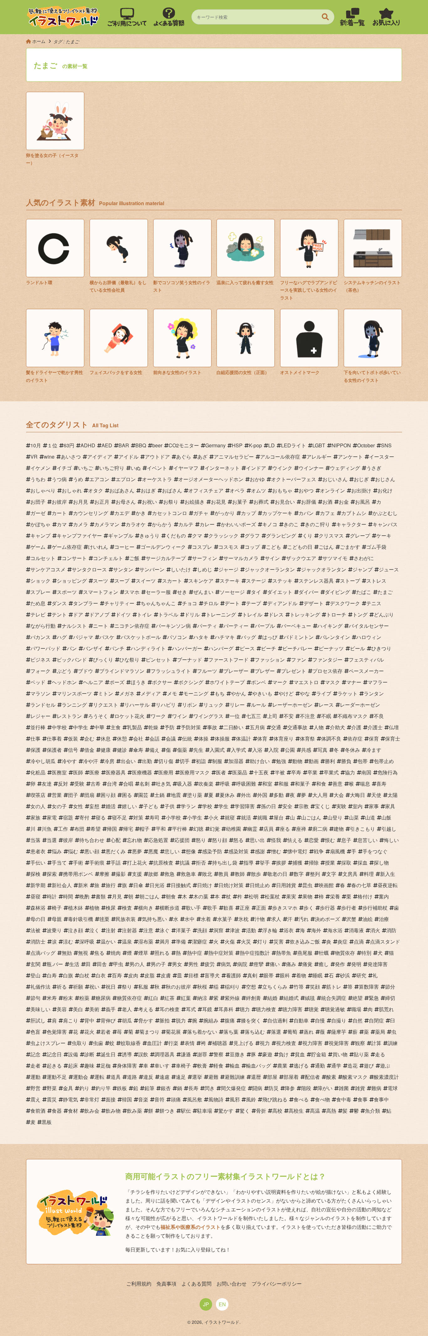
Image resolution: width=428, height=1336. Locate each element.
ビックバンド (72, 659)
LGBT (318, 445)
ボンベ (258, 682)
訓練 (393, 1043)
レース (326, 704)
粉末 (68, 997)
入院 (274, 749)
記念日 (54, 1054)
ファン (298, 659)
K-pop (255, 445)
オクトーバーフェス (293, 479)
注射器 (129, 930)
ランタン (374, 693)
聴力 (245, 1009)
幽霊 (252, 828)
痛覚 (307, 964)
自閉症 (376, 1020)
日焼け (204, 885)
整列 (315, 873)
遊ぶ (385, 1065)
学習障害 (245, 806)
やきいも (262, 693)
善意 (337, 783)
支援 (137, 873)
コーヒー (124, 546)
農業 (282, 1065)
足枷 (106, 1065)
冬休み (352, 749)
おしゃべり (42, 490)
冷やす (69, 761)
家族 (35, 817)
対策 (138, 817)
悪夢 (137, 851)
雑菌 (344, 1088)
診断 (89, 1054)
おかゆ (257, 479)
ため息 (37, 603)
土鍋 (159, 794)
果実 (291, 896)
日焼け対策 (230, 885)
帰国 (112, 828)
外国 (262, 794)
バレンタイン (335, 637)
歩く (309, 907)
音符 (159, 1099)
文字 (331, 873)
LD (271, 445)
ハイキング (329, 625)
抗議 (185, 862)
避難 (213, 1076)
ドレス (276, 614)
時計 (52, 896)
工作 (63, 828)
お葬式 (261, 501)
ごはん (326, 546)
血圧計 (154, 1043)
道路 (132, 1076)
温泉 (127, 941)
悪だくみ (116, 851)
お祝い (149, 501)
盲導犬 (212, 975)
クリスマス (331, 535)
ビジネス (40, 659)
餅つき (167, 1110)
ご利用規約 (138, 1283)
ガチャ (200, 513)
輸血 (235, 1065)
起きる (54, 1065)
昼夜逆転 (388, 885)
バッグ (248, 637)
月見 (117, 896)
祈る (62, 986)
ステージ (256, 580)
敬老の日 (277, 873)
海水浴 (334, 930)
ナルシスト (74, 625)
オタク (95, 490)
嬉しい (129, 806)
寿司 (154, 817)
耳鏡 (207, 1009)
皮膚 (166, 975)
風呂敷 (194, 1099)
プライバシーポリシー (277, 1283)
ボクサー (162, 682)
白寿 (52, 975)
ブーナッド (189, 659)
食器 (57, 1110)
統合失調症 (333, 997)
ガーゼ (37, 513)
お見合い (285, 501)
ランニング (74, 704)
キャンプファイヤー (79, 535)
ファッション (270, 659)
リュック (213, 704)
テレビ (37, 614)
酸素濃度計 (386, 1076)
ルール (258, 704)
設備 (73, 1054)
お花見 (218, 501)
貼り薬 (361, 1054)
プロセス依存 (327, 670)
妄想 (94, 806)
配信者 (312, 1076)
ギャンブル (120, 535)
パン (72, 648)
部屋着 (291, 1076)
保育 (374, 738)
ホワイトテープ (227, 682)
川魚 (47, 828)
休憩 (122, 738)
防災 (274, 1088)
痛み (291, 964)
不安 (289, 716)
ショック (40, 580)
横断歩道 (169, 907)
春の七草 (361, 885)
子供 (169, 806)
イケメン (40, 467)
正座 (245, 907)
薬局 (380, 1031)
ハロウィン (368, 637)
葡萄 (292, 1031)
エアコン (99, 479)
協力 (350, 772)
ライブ (323, 693)
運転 (99, 1076)
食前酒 (37, 1110)
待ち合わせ (91, 840)
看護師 (233, 975)
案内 (384, 896)
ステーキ (230, 580)
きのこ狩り (317, 524)
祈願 (78, 986)
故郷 (153, 873)
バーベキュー (296, 625)
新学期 (37, 885)
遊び (369, 1065)
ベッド (37, 682)
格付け (365, 896)
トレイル (252, 614)
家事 (374, 806)
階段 (306, 1088)
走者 (35, 1065)
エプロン (126, 479)
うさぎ (373, 467)
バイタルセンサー (369, 625)
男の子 (158, 964)
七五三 (253, 716)
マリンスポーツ (74, 693)
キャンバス (385, 524)
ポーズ (116, 682)
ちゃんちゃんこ (158, 603)
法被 (35, 930)
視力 (265, 1043)
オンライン (332, 490)
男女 (177, 964)
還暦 (256, 1076)
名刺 (144, 783)
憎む (276, 851)
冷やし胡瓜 (42, 761)
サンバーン (151, 569)
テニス (373, 603)
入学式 (238, 749)
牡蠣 (324, 952)
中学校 (59, 727)
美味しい (40, 1009)
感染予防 (212, 851)
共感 (306, 749)
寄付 (84, 817)
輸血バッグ (258, 1065)
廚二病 (319, 828)
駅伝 (186, 1110)
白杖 (84, 975)
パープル (265, 625)
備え (154, 749)
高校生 (296, 1110)
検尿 (111, 907)
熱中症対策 (220, 952)
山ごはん (311, 817)
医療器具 (116, 772)
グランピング (281, 535)
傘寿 (138, 749)
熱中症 (194, 952)
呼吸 (225, 783)
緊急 (374, 997)
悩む (73, 851)
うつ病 (59, 479)
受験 (79, 783)
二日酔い (233, 727)
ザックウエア (301, 558)
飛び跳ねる (274, 1099)
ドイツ (123, 614)
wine (49, 456)
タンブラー (85, 603)
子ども (150, 806)
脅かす (145, 1020)
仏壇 (394, 727)
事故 (212, 727)
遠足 (181, 1076)
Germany (215, 445)
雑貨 (360, 1088)
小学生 (194, 817)
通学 (336, 1065)
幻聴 (198, 828)
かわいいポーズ (238, 524)
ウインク (282, 467)
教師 (240, 873)
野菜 (52, 1088)
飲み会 (91, 1110)
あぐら (183, 456)
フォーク (40, 670)
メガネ (126, 693)
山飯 (386, 817)
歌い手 (193, 907)
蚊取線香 (131, 1043)
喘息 (365, 783)
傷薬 (182, 749)
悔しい (391, 840)
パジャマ (83, 637)
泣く (94, 930)
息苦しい (368, 840)
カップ (248, 513)
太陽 (393, 794)
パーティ (207, 625)
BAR (123, 445)
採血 (363, 862)
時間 (68, 896)
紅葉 (186, 997)
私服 (143, 986)
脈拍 (164, 1020)
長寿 (193, 1088)
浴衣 (289, 930)
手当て (59, 862)
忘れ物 (134, 840)
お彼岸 (59, 501)
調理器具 (164, 1054)
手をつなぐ (375, 851)
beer (157, 445)
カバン (306, 513)
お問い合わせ (232, 1283)
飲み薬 (134, 1110)
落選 (276, 1031)
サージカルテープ (166, 558)
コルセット (42, 558)
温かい (108, 941)
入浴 (257, 749)
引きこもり (362, 828)
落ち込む (255, 1031)
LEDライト (293, 445)
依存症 (355, 738)
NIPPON (341, 445)
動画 (314, 761)
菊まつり (149, 1031)
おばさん (172, 490)
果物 (307, 896)
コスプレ (202, 546)
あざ (202, 456)
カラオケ (136, 524)
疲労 (210, 964)
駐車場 (204, 1110)
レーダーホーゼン (360, 704)
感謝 (260, 851)
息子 (346, 840)
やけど (286, 693)
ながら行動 (42, 625)
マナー (353, 682)
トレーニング (221, 614)
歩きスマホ (284, 907)
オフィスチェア (205, 490)
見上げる (243, 1043)
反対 (63, 783)
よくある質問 (196, 1283)
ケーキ (383, 535)
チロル (210, 603)
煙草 (143, 952)
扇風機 (337, 851)
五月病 (257, 727)
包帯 (363, 761)
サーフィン (204, 558)
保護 (35, 749)
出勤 (147, 761)
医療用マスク (195, 772)
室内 (357, 806)
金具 (68, 1088)
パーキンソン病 (173, 625)
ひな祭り (129, 659)
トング (360, 614)
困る (127, 794)
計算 (376, 1043)
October (366, 445)
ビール (357, 648)
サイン (272, 558)
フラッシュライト (171, 670)
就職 (262, 817)
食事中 (381, 1099)
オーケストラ (157, 479)
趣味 (89, 1065)
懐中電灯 (297, 851)
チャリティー (119, 603)
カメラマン (106, 524)
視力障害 (312, 1043)
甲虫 (118, 964)
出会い (128, 761)
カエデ (121, 513)
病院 (242, 964)
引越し (388, 828)
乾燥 (153, 727)
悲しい (172, 851)
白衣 (101, 975)
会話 (154, 738)
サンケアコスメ (47, 569)
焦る (99, 952)
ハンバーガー (187, 648)
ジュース (389, 569)
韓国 (127, 1099)
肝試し (37, 1020)
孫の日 (268, 806)
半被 (280, 772)
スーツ (100, 580)
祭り (127, 986)
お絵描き (195, 501)
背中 (89, 1020)
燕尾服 (304, 952)
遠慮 (164, 1076)
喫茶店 (37, 794)
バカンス (40, 637)
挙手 (265, 862)
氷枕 (243, 919)
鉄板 (122, 1088)
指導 (248, 862)
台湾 (112, 783)
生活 (74, 964)
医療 (94, 772)
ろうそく (98, 716)
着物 (301, 975)
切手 (185, 761)
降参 (290, 1088)
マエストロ (306, 682)
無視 (83, 952)
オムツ (258, 490)
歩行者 (348, 907)
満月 (164, 941)
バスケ (106, 637)
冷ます (373, 749)
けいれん (98, 546)
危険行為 (388, 772)
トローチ (336, 614)
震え (35, 1099)
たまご (385, 591)
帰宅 (128, 828)
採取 (346, 862)
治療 (384, 919)
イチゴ (64, 467)
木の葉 (200, 896)
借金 (89, 749)
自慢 (320, 1020)
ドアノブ (99, 614)
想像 (191, 851)
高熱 (331, 1110)
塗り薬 (194, 794)
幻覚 (215, 828)
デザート (314, 603)
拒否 (201, 862)
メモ (172, 693)
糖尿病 (103, 997)
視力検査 (286, 1043)
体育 (262, 738)
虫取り (79, 1043)
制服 (217, 761)
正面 (261, 907)
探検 (35, 873)
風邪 (235, 1099)
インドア (256, 467)
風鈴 (251, 1099)
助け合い (260, 761)
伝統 (187, 738)
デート (232, 603)
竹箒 (299, 986)
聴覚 (314, 1009)
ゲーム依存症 (67, 546)
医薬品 (239, 772)
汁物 (260, 919)
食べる (301, 1099)
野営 (35, 1088)
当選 (52, 840)
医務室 (59, 772)
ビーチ (268, 648)
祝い (94, 986)
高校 (277, 1110)
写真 (322, 749)
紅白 (153, 997)
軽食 (218, 1065)
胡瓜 (127, 1020)
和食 (321, 783)
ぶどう (64, 670)
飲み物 (113, 1110)
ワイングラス (208, 716)
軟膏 (202, 1065)
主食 (116, 727)
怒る (238, 840)
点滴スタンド (385, 941)
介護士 (375, 727)
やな (305, 693)
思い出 (257, 840)
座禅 (301, 828)
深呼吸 (86, 941)
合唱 (128, 783)
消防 (391, 930)
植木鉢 (75, 907)
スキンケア (200, 580)
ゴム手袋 (376, 546)
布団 (79, 828)
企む (89, 738)
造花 (352, 1065)
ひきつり (381, 648)
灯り (262, 941)
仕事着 (54, 738)
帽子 (144, 828)
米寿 (52, 997)
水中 (190, 919)
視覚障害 (339, 1043)
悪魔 (153, 851)
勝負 (346, 761)
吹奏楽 (205, 783)
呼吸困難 (246, 783)
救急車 (188, 873)
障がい (324, 1088)
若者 (106, 1031)
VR (34, 456)
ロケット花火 (129, 716)
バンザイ (93, 648)
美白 (78, 1009)
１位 (52, 445)
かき (141, 513)
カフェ (327, 513)
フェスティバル (366, 659)
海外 (316, 930)
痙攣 (258, 964)
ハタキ (200, 637)
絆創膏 (253, 997)
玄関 (35, 964)
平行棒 (179, 828)
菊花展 (173, 1031)
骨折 (261, 1110)
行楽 (173, 1043)
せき (182, 591)
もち (220, 693)
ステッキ (282, 580)
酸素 (331, 1076)
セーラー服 (158, 591)
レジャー (40, 716)
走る (380, 1054)
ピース (247, 648)
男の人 (136, 964)
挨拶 (281, 862)
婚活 (111, 806)
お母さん (126, 501)
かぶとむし (385, 513)
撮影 (121, 873)
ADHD (88, 445)
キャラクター (351, 524)
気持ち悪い (154, 919)
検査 (127, 907)
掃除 (314, 862)
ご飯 (134, 558)
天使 (376, 794)
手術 (78, 862)
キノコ (269, 524)
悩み (57, 851)
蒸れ (309, 1031)
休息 (106, 738)
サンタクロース (89, 569)
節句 (35, 997)
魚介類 (372, 1110)
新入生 (387, 873)
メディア (151, 693)
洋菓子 (183, 930)
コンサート (74, 558)
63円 (69, 445)
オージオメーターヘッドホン (210, 479)
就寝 (230, 817)
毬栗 (104, 919)
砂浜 (345, 975)
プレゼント (293, 670)
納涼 (202, 997)
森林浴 (37, 907)
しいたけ (181, 569)
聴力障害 (292, 1009)
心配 (116, 840)
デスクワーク (345, 603)
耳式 (191, 1009)
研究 (361, 975)
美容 (62, 1009)
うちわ (37, 479)
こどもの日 (299, 546)
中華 (99, 727)
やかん (238, 693)
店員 (269, 828)
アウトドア (157, 456)
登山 (35, 975)
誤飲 (143, 1054)
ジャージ (228, 569)
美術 (94, 1009)
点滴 (359, 941)
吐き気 (163, 783)
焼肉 (116, 952)
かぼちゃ (40, 524)
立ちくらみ (274, 986)
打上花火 (137, 862)
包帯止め (384, 761)
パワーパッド (45, 648)
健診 (122, 749)
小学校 (173, 817)
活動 (251, 930)
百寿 (117, 975)
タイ (256, 591)
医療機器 (142, 772)
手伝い (37, 862)
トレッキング (305, 614)
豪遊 (267, 1054)
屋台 (279, 817)
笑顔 (315, 986)
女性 (78, 806)
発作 (340, 964)
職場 (356, 1009)
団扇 (89, 794)
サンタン (123, 569)
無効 (67, 952)
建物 (339, 828)
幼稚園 (233, 828)
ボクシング (190, 682)
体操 (203, 738)
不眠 (326, 716)
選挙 (197, 1076)
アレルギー (318, 456)
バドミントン (299, 637)
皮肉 (133, 975)
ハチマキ (225, 637)
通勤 (320, 1065)
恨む (330, 840)
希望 (96, 828)
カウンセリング (90, 513)
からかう (162, 524)
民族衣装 (126, 919)
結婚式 (291, 997)
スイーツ (146, 580)
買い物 (339, 1054)
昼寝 (35, 896)
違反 (148, 1076)
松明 (253, 896)
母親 (57, 919)
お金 (344, 501)
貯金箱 (318, 1054)
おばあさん (121, 490)
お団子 (37, 501)
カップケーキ (277, 513)
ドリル (192, 614)
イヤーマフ (185, 467)
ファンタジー (327, 659)
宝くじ (322, 806)
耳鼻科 (225, 1009)
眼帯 (269, 975)
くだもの (176, 535)
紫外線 (232, 997)
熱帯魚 (283, 952)
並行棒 (37, 727)
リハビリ (166, 704)
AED (107, 445)
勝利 (330, 761)
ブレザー (265, 670)
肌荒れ (386, 1009)
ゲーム (37, 546)
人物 (319, 727)
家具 (390, 806)
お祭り (170, 501)
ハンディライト (148, 648)
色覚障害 (57, 1031)
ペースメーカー (366, 670)
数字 (299, 873)
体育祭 (307, 738)
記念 (35, 1054)
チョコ (189, 603)
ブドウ (85, 670)
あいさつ (71, 456)
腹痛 (230, 1020)
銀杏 (166, 1088)
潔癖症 (199, 941)
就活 (246, 817)
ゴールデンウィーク (163, 546)
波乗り (54, 930)
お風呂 (362, 501)
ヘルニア (93, 682)
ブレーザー (235, 670)
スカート (172, 580)
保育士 (392, 738)
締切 (390, 997)
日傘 (138, 885)
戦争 (319, 851)
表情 (190, 1043)
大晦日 (357, 794)
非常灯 (91, 1099)
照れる (162, 952)
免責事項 (166, 1283)
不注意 (307, 716)
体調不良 (331, 738)
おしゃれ (72, 490)
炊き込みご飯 (305, 941)
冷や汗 (90, 761)
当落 (35, 840)
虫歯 (98, 1043)
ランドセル (42, 704)
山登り (334, 817)
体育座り (284, 738)
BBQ (140, 445)
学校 (207, 806)
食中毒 (343, 1099)
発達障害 (378, 964)
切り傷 (165, 761)
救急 (169, 873)
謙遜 (186, 1054)
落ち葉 (230, 1031)
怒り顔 (219, 840)
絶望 (357, 997)
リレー (237, 704)
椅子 (57, 907)
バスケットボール (141, 637)
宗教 (304, 806)
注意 (148, 930)
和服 (284, 783)
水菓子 (224, 919)
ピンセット (158, 659)
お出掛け (361, 490)
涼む (68, 941)
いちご (85, 467)
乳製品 (134, 727)
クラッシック (223, 535)
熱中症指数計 (255, 952)
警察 (218, 1054)
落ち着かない (202, 1031)
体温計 (243, 738)
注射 (111, 930)
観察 (360, 1043)
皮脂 (149, 975)
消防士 (37, 941)
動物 (297, 761)
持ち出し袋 (224, 862)
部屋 (272, 1076)
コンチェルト (108, 558)
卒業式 (331, 772)
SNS (386, 445)
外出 (246, 794)
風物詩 (215, 1099)
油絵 (368, 919)
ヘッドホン (64, 682)
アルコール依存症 (280, 456)
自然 (357, 1020)
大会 (339, 794)
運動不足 (57, 1076)
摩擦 (104, 873)
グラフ (252, 535)
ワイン (179, 716)
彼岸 (68, 840)
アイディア (99, 456)
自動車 (301, 1020)
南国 (366, 772)
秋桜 (202, 986)
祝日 (111, 986)
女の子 (59, 806)
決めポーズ (327, 919)
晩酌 (84, 896)
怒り (201, 840)
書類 (101, 896)
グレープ (360, 535)
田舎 (102, 964)
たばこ (363, 591)
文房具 (350, 873)
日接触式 (181, 885)
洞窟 (218, 930)
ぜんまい (203, 591)
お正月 (101, 501)
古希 (96, 783)
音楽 (143, 1099)
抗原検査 (163, 862)
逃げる (301, 1065)
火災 (246, 941)
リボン (189, 704)
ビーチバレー (297, 648)
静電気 (70, 1099)
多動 (279, 794)
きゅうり (149, 535)
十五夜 (261, 772)
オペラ (237, 490)
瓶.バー (55, 964)
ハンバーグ (220, 648)
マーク (279, 682)
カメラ (80, 524)
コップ (252, 546)
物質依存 (345, 952)
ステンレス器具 (316, 580)
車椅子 (183, 1065)
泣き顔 (75, 930)
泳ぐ (164, 930)
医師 (78, 772)
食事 (363, 1099)
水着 (206, 919)
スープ (121, 580)
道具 (116, 1076)
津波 (235, 930)
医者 (221, 772)
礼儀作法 (40, 986)
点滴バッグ (42, 952)
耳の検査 (169, 1009)
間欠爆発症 (233, 1088)
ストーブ (350, 580)
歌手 (212, 907)
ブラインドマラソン (121, 670)
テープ (253, 603)
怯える (294, 840)
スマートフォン (100, 591)
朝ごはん (149, 896)
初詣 (201, 761)
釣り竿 (103, 1088)
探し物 (381, 862)
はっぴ (269, 637)
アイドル (128, 456)
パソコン (177, 637)
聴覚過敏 (335, 1009)
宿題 (68, 817)
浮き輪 (269, 930)
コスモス (228, 546)
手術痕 (96, 862)
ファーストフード (228, 659)
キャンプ (40, 535)
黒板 (47, 1121)
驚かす (225, 1110)
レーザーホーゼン (292, 704)
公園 (290, 749)
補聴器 (219, 1043)
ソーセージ (232, 591)
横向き (145, 907)
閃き (210, 1088)
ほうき (138, 682)
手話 (116, 862)
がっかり (225, 513)
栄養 (335, 896)
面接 (111, 1099)
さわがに (364, 558)
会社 (138, 738)
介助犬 (337, 727)
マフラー (378, 682)
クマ (197, 535)
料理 (369, 873)
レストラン (69, 716)
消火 (375, 930)
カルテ (185, 524)
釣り (84, 1088)
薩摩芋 (338, 1031)
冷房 (109, 761)
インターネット (222, 467)
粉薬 (84, 997)
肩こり (70, 1020)
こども (273, 546)
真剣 (252, 975)
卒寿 (296, 772)
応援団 (182, 840)
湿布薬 (145, 941)
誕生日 (108, 1054)
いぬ (136, 467)
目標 (193, 975)
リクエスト (105, 704)
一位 (235, 716)
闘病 (257, 1088)
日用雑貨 (286, 885)
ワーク (158, 716)
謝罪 (202, 1054)
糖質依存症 (129, 997)
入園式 (217, 749)
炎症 (342, 941)
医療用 (165, 772)
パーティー (235, 625)
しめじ (204, 569)
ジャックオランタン (323, 569)
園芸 (143, 794)
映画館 (326, 885)
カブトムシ (353, 513)
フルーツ (207, 670)
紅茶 (169, 997)
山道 (370, 817)
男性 (193, 964)
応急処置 (158, 840)
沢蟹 (351, 919)
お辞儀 (308, 501)
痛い (275, 964)
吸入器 (184, 783)
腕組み (210, 1020)
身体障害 (127, 1065)
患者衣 (37, 851)
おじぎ (361, 479)
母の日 (37, 919)
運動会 (80, 1076)
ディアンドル (282, 603)
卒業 (312, 772)
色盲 (35, 1031)
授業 (330, 862)
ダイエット (279, 591)
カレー (207, 524)
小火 (213, 817)
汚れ (304, 919)
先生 (198, 749)
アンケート (350, 456)
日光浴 (156, 885)
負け (284, 1054)
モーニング (195, 693)
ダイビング (337, 591)
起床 (73, 1065)
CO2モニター (184, 445)
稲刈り (232, 986)
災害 (279, 941)
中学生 (80, 727)
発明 (356, 964)
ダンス (59, 603)
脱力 (181, 1020)
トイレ (144, 614)
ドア (78, 614)
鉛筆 (149, 1088)
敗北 (207, 873)
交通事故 (297, 727)
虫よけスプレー (47, 1043)
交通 (276, 727)
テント (59, 614)
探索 (52, 873)
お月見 (80, 501)
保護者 (54, 749)
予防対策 (191, 727)
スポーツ (67, 591)
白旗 (68, 975)
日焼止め (260, 885)
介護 (356, 727)
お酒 (327, 501)
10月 (35, 445)
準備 (181, 941)
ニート (100, 625)
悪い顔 (91, 851)
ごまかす (350, 546)
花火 (89, 1031)
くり (307, 535)
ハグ (62, 637)
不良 (379, 716)
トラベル (168, 614)
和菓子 (302, 783)
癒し (324, 964)
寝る (101, 817)
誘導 (127, 1054)
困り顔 (108, 794)
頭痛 (176, 1099)
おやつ (306, 490)
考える (145, 1009)
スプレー (40, 591)
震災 (52, 1099)
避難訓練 (235, 1076)
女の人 (37, 806)
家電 (52, 817)
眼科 (285, 975)
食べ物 (322, 1099)
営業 (57, 794)
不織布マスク (352, 716)
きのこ (291, 524)
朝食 (171, 896)
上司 (272, 716)
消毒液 (356, 930)
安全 (287, 806)
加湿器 (235, 761)
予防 (169, 727)
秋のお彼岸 (178, 986)
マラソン (40, 693)
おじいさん (334, 479)
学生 (223, 806)
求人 (276, 919)
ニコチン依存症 (131, 625)
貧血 (300, 1054)
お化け (385, 490)
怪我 (276, 840)
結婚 (272, 997)
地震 (176, 794)
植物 (94, 907)
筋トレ (333, 986)
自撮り (338, 1020)
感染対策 (238, 851)
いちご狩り (111, 467)
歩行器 (327, 907)
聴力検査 (266, 1009)
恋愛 (314, 840)
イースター (381, 456)
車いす (162, 1065)
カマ (62, 524)
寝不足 (119, 817)
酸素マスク (355, 1076)
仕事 (35, 738)
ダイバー (309, 591)
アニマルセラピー (234, 456)
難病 (376, 1088)
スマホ (131, 591)
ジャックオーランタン (270, 569)
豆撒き (237, 1054)
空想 (251, 986)
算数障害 (369, 986)
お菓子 (239, 501)
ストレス (376, 580)
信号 (73, 749)
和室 (267, 783)
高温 (315, 1110)
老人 (127, 1009)
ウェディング (345, 467)
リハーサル (136, 704)
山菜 (354, 817)
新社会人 (62, 885)
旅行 (111, 885)
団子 (73, 794)
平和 (161, 828)
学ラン (188, 806)
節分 (390, 986)
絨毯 (310, 997)
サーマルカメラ (240, 558)
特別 (366, 952)
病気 (226, 964)
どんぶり (384, 614)
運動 (35, 1076)
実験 (341, 806)
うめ (78, 479)
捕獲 (297, 862)
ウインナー (311, 467)
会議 (171, 738)
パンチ (116, 648)
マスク (332, 682)
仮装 (73, 738)
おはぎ (148, 490)
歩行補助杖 (375, 907)
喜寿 (381, 783)
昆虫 (307, 885)
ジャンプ (362, 569)
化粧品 (37, 772)
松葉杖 (272, 896)
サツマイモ (334, 558)
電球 (393, 1088)
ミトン (105, 693)
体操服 (222, 738)
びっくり (103, 659)
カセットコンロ (169, 513)
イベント (157, 467)
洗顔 (202, 930)
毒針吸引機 (80, 919)
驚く (245, 1110)
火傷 (230, 941)
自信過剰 (277, 1020)
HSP (237, 445)
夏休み (227, 794)
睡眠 (317, 975)
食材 (73, 1110)
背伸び (108, 1020)
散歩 (256, 873)
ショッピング (72, 580)
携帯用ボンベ (78, 873)
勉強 (281, 761)
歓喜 (228, 907)
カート (59, 513)
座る (285, 828)
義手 (111, 1009)
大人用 (319, 794)
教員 (223, 873)
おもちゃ (282, 490)
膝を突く (251, 1020)
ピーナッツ (331, 648)
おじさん (385, 479)
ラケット (347, 693)
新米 (83, 885)
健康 (106, 749)
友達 (47, 783)
